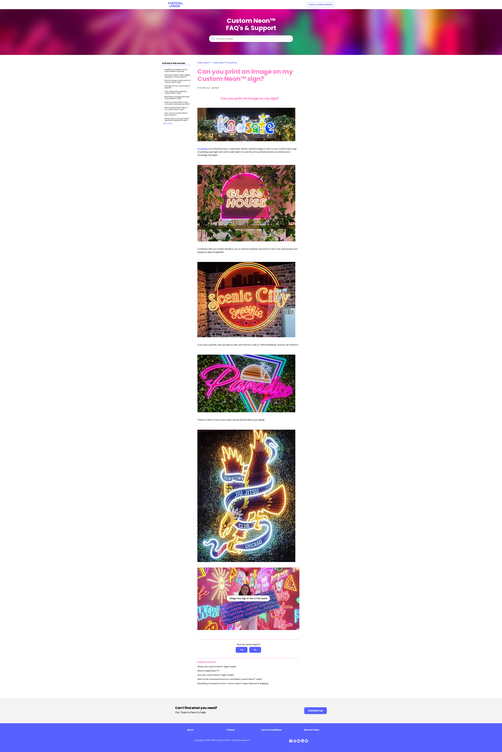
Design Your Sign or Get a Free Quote (248, 598)
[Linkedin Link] (302, 741)
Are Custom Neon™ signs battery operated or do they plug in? (177, 76)
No (255, 649)
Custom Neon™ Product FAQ (225, 62)
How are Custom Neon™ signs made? (215, 675)
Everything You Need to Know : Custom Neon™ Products (176, 70)
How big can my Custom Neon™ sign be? (177, 87)
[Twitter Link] (306, 741)
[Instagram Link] (294, 741)
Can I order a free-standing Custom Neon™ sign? (175, 92)
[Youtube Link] (298, 741)
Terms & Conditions (271, 729)
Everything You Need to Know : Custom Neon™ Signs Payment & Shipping (232, 683)
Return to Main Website (321, 4)
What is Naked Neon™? (208, 670)
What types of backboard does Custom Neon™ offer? (176, 98)
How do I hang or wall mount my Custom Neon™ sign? (177, 81)
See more (168, 123)
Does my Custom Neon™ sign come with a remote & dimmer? (177, 103)
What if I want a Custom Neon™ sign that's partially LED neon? (176, 119)
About (190, 729)
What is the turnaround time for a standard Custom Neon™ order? (229, 679)
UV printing (202, 148)
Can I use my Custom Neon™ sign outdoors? (176, 114)
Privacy (231, 729)
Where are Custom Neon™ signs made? (216, 666)
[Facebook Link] (290, 741)
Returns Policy (311, 729)
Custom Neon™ (203, 62)
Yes (241, 649)
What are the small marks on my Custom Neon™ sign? (176, 108)
